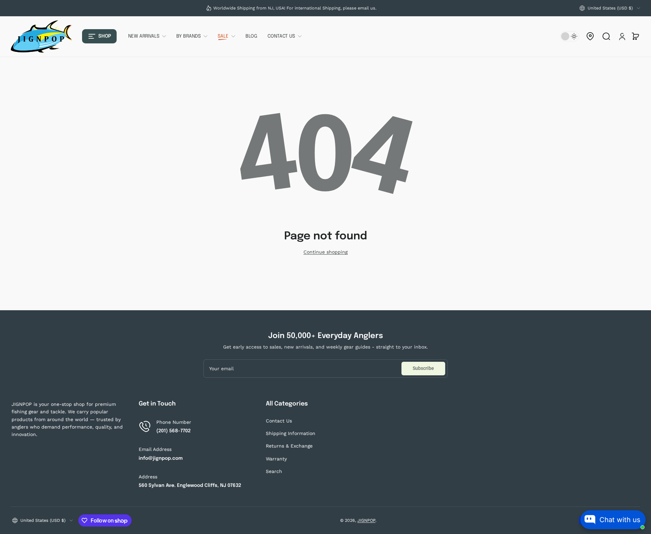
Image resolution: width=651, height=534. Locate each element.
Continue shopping (325, 252)
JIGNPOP (366, 520)
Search (274, 471)
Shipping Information (290, 433)
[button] (610, 8)
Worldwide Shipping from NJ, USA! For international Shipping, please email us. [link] (294, 8)
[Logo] (41, 36)
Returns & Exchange (289, 446)
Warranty (276, 458)
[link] (149, 36)
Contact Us (279, 420)
